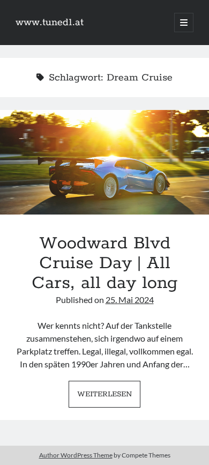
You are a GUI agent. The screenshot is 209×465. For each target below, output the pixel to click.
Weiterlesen (108, 398)
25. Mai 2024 (130, 299)
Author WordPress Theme (76, 455)
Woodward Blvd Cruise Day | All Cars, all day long (104, 162)
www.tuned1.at (50, 22)
